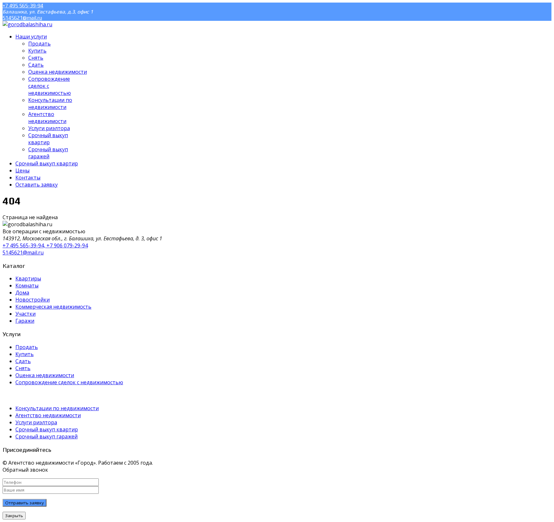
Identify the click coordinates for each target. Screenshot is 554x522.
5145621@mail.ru (22, 18)
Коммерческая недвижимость (53, 306)
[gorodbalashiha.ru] (27, 24)
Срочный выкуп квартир (46, 429)
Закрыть (14, 515)
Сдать (23, 361)
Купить (24, 354)
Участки (25, 313)
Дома (22, 292)
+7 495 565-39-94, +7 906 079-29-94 (45, 245)
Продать (26, 347)
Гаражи (24, 320)
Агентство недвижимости (48, 415)
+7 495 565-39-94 (23, 6)
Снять (22, 368)
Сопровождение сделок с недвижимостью (69, 382)
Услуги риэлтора (36, 422)
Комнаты (26, 285)
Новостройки (32, 299)
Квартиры (28, 278)
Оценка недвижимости (44, 375)
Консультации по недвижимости (57, 408)
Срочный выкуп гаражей (46, 436)
